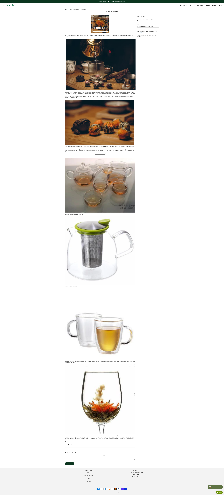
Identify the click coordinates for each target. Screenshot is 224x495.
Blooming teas (68, 91)
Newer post (132, 449)
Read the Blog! (200, 5)
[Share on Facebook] (65, 444)
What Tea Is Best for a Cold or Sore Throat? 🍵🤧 (146, 29)
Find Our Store (88, 473)
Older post (68, 449)
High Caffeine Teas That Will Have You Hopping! (145, 26)
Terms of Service (88, 479)
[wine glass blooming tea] (100, 399)
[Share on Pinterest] (71, 444)
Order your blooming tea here (100, 153)
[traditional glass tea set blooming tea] (100, 185)
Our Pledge (88, 478)
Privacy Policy (88, 481)
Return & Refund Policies (88, 476)
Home (66, 9)
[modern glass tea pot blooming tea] (100, 250)
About (88, 472)
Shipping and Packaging (88, 475)
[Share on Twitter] (68, 444)
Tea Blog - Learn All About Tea (74, 9)
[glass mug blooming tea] (100, 323)
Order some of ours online (110, 438)
